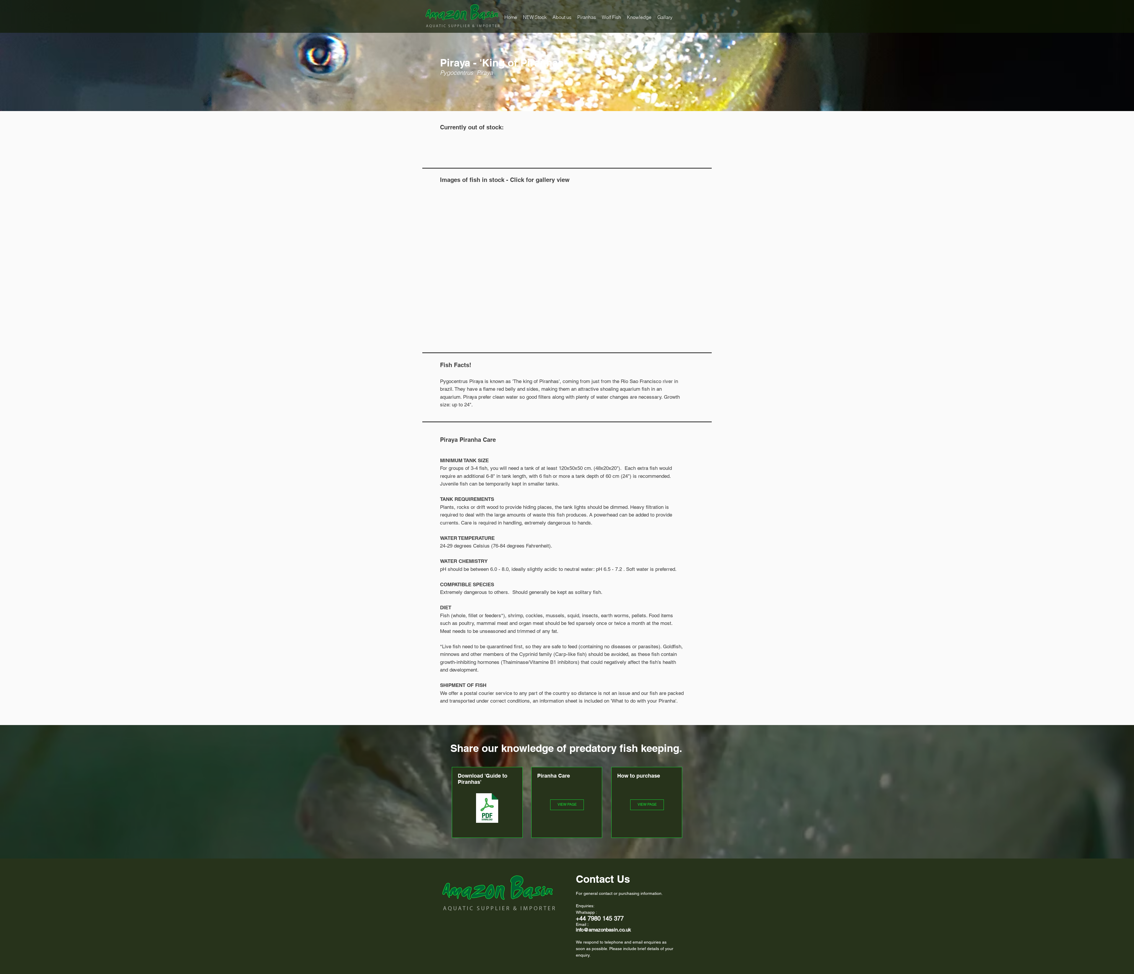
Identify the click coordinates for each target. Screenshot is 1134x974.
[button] (586, 17)
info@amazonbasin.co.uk (603, 930)
